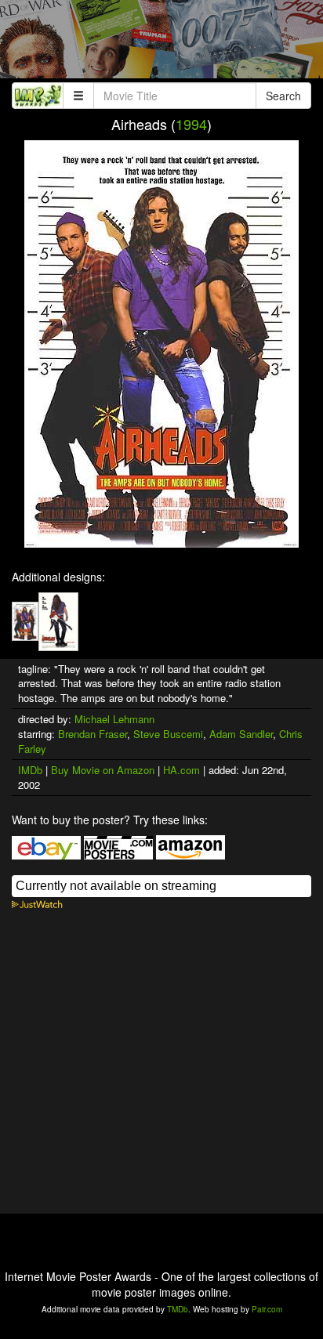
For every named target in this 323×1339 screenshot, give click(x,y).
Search (283, 95)
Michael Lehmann (114, 718)
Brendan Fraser (92, 733)
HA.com (181, 769)
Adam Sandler (241, 733)
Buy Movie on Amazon (102, 769)
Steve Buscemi (168, 733)
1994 (191, 124)
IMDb (30, 769)
